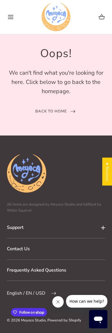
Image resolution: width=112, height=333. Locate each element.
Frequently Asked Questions (36, 270)
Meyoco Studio (33, 320)
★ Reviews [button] (107, 171)
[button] (10, 16)
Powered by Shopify (64, 320)
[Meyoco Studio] (56, 17)
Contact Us (18, 249)
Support (15, 227)
